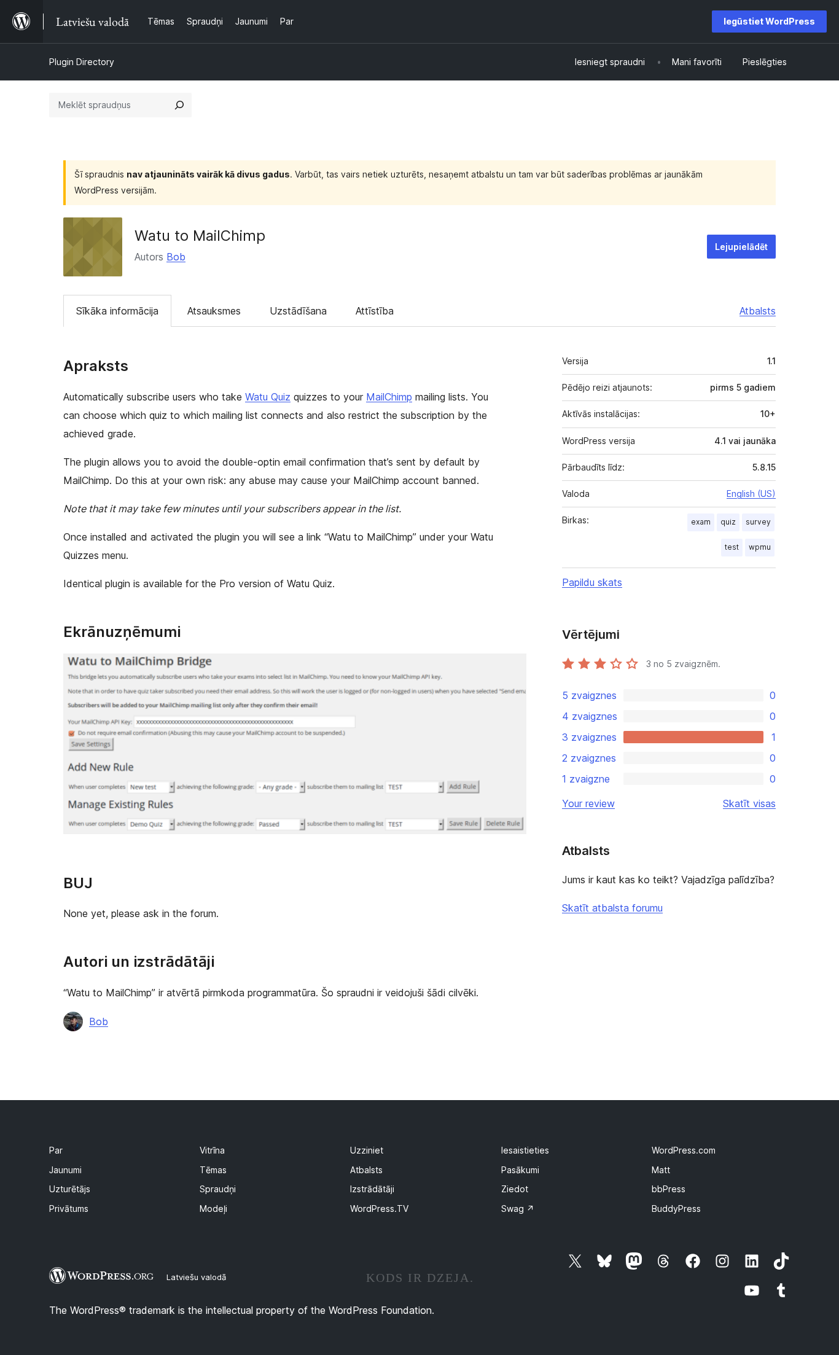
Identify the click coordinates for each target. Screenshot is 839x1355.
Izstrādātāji (372, 1189)
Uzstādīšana (298, 311)
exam (701, 521)
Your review (588, 803)
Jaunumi (65, 1170)
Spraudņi (218, 1189)
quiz (728, 521)
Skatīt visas (749, 803)
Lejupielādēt (741, 246)
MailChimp (389, 397)
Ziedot (514, 1189)
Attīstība (375, 311)
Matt (661, 1170)
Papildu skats (592, 582)
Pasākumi (520, 1170)
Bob (175, 257)
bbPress (668, 1189)
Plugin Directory (81, 62)
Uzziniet (366, 1150)
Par (56, 1150)
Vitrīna (212, 1150)
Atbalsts (757, 311)
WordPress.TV (379, 1208)
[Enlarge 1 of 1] (510, 670)
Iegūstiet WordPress (769, 21)
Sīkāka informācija (117, 311)
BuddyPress (676, 1208)
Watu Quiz (268, 397)
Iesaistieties (525, 1150)
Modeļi (213, 1208)
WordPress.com (684, 1150)
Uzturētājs (69, 1189)
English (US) (751, 493)
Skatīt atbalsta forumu (612, 908)
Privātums (68, 1208)
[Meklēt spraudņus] (179, 105)
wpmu (760, 547)
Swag (517, 1208)
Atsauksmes (214, 311)
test (732, 547)
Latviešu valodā (196, 1277)
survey (758, 521)
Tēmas (213, 1170)
